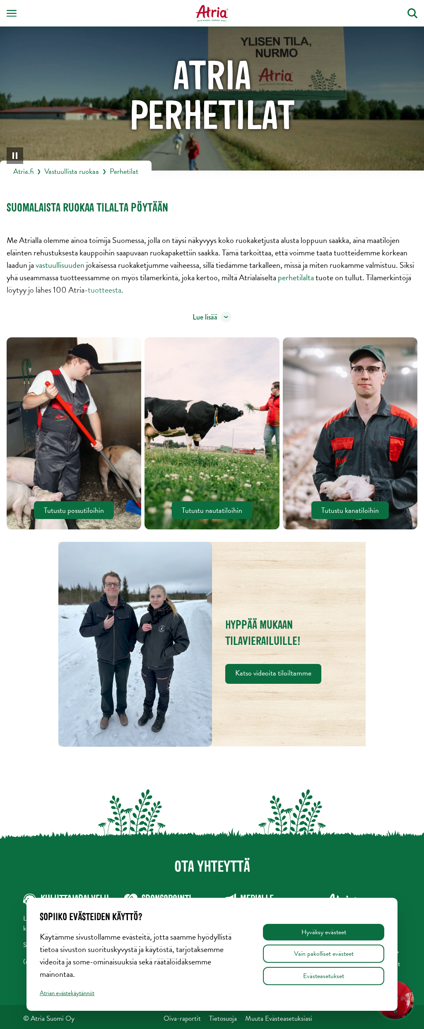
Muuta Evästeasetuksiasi (278, 1018)
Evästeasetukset (323, 976)
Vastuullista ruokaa (71, 171)
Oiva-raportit (182, 1018)
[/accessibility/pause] (15, 155)
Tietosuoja (223, 1018)
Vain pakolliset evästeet (324, 954)
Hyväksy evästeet (323, 932)
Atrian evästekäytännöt (67, 993)
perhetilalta (297, 277)
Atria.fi (23, 171)
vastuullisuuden (61, 265)
